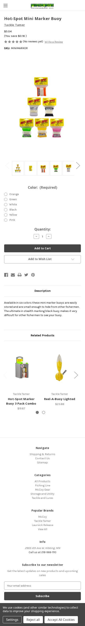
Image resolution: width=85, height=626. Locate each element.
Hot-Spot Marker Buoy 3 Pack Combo (21, 401)
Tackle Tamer (42, 521)
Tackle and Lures (42, 498)
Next (78, 165)
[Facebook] (6, 275)
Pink (12, 220)
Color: (42, 187)
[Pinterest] (33, 275)
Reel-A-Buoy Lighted (59, 399)
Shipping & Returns (42, 454)
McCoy (42, 516)
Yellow (13, 214)
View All (42, 529)
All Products (42, 481)
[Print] (20, 275)
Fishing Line (42, 485)
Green (13, 199)
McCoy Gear (42, 489)
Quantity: (42, 229)
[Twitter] (26, 275)
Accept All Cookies (61, 619)
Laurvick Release (42, 525)
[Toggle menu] (5, 5)
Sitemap (42, 462)
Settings (12, 619)
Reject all (33, 619)
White (13, 204)
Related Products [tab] (42, 335)
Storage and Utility (42, 493)
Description (42, 291)
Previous (7, 165)
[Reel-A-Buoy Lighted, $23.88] (59, 367)
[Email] (13, 275)
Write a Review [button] (54, 42)
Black (13, 209)
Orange (14, 194)
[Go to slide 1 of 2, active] (37, 412)
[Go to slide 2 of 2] (43, 412)
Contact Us (42, 458)
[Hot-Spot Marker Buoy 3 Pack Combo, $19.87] (21, 367)
